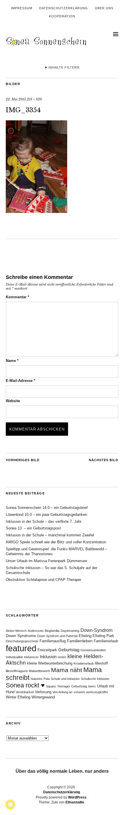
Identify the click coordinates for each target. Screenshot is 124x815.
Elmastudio (74, 802)
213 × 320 (34, 99)
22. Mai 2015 (16, 99)
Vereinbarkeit (25, 692)
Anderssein (36, 630)
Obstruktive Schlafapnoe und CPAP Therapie (43, 579)
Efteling (85, 636)
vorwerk (79, 692)
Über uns (104, 8)
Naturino (36, 678)
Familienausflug (53, 641)
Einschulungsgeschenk (22, 641)
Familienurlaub (106, 641)
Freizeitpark (47, 650)
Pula (47, 678)
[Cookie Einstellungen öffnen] (10, 807)
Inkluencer (31, 657)
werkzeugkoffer (97, 692)
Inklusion (48, 656)
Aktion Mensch (16, 630)
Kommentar (17, 297)
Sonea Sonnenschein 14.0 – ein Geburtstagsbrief (47, 507)
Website (13, 401)
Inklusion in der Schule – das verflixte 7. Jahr (43, 521)
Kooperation (62, 16)
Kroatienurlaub (84, 663)
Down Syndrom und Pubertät (57, 636)
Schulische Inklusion (95, 678)
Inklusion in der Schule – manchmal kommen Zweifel (50, 535)
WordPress (77, 797)
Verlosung (43, 692)
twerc (92, 686)
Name (12, 360)
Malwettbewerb (39, 671)
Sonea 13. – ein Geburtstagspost (33, 528)
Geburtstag (68, 649)
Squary (51, 686)
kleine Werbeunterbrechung (49, 663)
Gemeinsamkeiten (93, 650)
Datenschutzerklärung (63, 8)
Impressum (21, 8)
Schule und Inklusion (65, 678)
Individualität (14, 657)
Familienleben (80, 641)
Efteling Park (103, 636)
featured (21, 648)
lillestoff (101, 663)
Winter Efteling (18, 697)
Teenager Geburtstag (72, 686)
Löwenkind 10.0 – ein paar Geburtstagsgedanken (46, 514)
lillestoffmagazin (17, 671)
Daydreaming (70, 630)
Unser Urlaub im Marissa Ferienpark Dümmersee (46, 561)
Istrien (62, 657)
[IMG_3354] (36, 211)
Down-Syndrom (96, 630)
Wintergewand (43, 697)
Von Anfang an (62, 692)
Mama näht (66, 670)
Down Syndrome (21, 635)
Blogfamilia (52, 630)
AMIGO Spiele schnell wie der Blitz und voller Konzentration (56, 542)
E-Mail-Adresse (20, 380)
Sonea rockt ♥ (25, 685)
